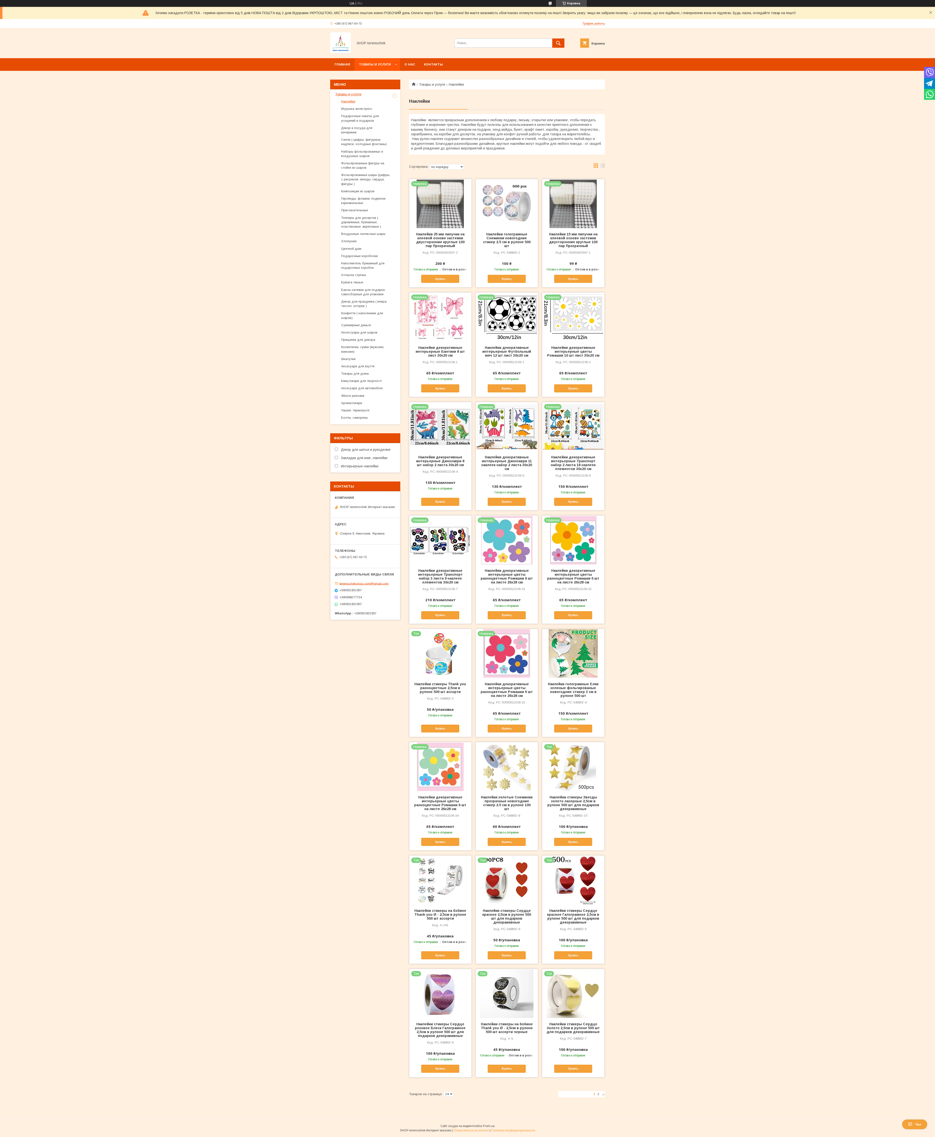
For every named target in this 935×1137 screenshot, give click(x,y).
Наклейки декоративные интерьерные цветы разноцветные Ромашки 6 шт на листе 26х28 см (507, 576)
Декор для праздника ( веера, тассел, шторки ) (364, 304)
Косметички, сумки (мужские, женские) (362, 349)
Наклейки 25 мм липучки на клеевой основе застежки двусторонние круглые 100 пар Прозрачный (440, 240)
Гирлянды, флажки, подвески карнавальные (363, 201)
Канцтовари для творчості (361, 381)
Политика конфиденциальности (513, 1130)
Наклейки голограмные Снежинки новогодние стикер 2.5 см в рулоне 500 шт (507, 240)
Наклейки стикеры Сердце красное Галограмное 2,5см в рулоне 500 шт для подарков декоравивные (573, 916)
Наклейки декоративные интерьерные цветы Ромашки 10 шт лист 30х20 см (573, 351)
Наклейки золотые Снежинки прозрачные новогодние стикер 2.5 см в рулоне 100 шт (507, 803)
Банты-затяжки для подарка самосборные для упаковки (363, 292)
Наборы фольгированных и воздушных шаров (362, 154)
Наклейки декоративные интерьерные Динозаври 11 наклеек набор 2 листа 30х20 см (506, 463)
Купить (440, 279)
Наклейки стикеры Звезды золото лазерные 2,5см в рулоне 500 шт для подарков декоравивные (573, 803)
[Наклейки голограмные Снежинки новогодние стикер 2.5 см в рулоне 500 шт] (507, 203)
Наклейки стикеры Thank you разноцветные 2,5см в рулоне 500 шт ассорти (440, 688)
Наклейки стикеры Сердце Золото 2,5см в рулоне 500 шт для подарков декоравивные (573, 1028)
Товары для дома (355, 373)
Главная (342, 64)
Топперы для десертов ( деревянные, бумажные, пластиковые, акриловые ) (361, 222)
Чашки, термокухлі (355, 410)
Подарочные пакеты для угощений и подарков (360, 118)
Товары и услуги (375, 64)
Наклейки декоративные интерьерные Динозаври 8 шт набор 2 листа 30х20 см (440, 461)
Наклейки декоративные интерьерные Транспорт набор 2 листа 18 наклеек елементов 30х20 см (573, 463)
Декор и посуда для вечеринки (356, 130)
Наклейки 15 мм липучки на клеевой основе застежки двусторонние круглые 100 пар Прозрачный (573, 240)
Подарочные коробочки (359, 256)
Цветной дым (351, 248)
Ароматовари (351, 403)
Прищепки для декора (358, 340)
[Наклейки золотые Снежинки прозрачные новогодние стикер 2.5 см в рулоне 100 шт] (507, 766)
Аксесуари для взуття (357, 366)
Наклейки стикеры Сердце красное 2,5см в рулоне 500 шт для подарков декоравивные (506, 916)
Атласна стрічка (353, 275)
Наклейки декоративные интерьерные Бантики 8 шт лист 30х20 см (440, 351)
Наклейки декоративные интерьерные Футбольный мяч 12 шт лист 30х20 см (506, 351)
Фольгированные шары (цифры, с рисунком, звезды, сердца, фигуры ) (365, 179)
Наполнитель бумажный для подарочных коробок (362, 265)
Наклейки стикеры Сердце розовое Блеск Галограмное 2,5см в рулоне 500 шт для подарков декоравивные (440, 1030)
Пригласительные (354, 210)
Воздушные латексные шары (363, 234)
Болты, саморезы (354, 417)
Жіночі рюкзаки (352, 395)
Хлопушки (348, 241)
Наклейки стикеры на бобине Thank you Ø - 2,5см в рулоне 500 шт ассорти (440, 914)
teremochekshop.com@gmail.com (364, 583)
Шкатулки (348, 359)
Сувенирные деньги (356, 325)
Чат (918, 1124)
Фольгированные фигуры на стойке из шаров (362, 165)
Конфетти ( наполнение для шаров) (362, 315)
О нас (409, 64)
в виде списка (602, 166)
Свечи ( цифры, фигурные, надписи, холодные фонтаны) (364, 142)
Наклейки (348, 101)
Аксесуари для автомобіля (362, 388)
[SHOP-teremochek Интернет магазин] (340, 52)
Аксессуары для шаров (359, 332)
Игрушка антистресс (356, 109)
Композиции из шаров (357, 191)
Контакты (433, 64)
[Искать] (558, 43)
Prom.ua (489, 1126)
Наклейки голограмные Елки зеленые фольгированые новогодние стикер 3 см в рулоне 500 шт (573, 690)
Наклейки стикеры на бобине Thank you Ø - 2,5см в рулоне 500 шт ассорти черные (507, 1028)
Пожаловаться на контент (471, 1130)
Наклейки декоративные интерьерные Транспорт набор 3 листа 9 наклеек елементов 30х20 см (440, 576)
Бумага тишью (352, 282)
